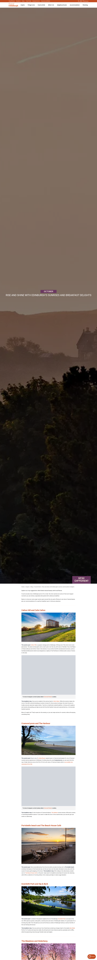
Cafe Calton (56, 701)
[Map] (81, 1)
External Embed (48, 696)
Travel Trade (28, 1)
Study (23, 1)
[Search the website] (79, 1)
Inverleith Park (61, 918)
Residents (18, 1)
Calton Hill (33, 645)
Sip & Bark (72, 928)
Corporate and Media (45, 1)
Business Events (36, 1)
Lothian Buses (41, 758)
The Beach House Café (31, 873)
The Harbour (54, 812)
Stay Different (12, 1)
